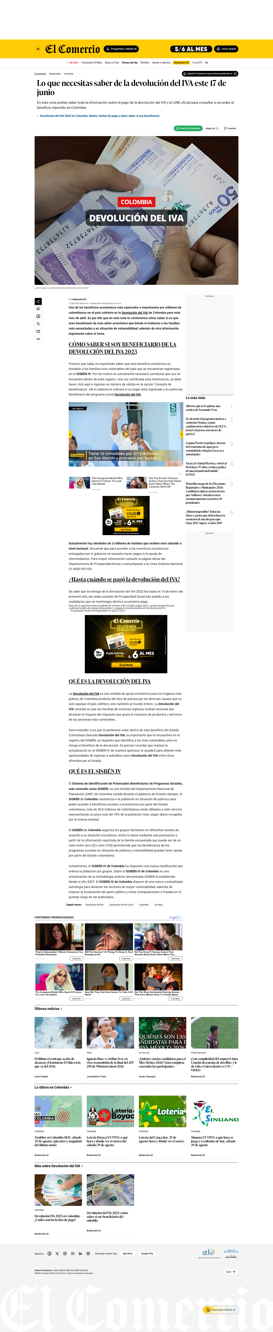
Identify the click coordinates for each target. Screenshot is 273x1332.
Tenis (89, 1052)
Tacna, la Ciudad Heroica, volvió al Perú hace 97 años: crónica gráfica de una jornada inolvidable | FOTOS (206, 468)
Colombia (144, 904)
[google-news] (88, 1253)
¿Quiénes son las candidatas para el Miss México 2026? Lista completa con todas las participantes (162, 1062)
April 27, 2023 (118, 610)
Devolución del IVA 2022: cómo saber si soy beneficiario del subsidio (107, 1217)
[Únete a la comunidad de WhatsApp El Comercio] (188, 128)
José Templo (41, 1076)
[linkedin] (80, 1253)
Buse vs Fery (112, 62)
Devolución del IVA (95, 904)
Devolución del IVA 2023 (121, 904)
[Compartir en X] (38, 324)
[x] (57, 1253)
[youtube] (73, 1253)
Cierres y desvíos (161, 62)
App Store (128, 1253)
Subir (228, 1272)
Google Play (147, 1253)
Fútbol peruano (198, 1052)
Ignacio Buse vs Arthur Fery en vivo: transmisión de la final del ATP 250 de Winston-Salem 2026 (110, 1062)
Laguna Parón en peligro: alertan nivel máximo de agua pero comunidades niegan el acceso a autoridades (205, 448)
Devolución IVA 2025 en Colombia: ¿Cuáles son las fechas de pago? (57, 1218)
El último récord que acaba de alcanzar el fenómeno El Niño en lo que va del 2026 (58, 1062)
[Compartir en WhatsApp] (38, 308)
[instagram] (65, 1253)
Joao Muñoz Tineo (96, 1076)
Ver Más (159, 904)
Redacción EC (79, 299)
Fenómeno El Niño (92, 62)
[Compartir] (38, 301)
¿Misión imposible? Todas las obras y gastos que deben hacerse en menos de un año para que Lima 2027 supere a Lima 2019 (205, 517)
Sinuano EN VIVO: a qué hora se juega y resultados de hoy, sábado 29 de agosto (213, 1141)
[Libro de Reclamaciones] (231, 1253)
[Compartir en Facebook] (38, 316)
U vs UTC (197, 62)
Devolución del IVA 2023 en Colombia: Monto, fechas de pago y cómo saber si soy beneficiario (99, 115)
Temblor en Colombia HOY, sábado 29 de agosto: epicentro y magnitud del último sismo (58, 1141)
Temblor (144, 62)
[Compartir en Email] (38, 331)
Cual (37, 1052)
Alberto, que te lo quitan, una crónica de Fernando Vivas (203, 407)
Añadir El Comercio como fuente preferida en (209, 73)
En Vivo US (144, 1052)
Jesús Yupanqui (147, 1076)
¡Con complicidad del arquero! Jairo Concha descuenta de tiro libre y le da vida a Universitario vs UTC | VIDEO (214, 1064)
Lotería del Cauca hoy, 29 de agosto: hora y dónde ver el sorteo (161, 1139)
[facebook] (49, 1253)
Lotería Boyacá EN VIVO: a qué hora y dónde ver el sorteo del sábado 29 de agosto (107, 1141)
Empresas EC (181, 62)
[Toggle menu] (38, 48)
